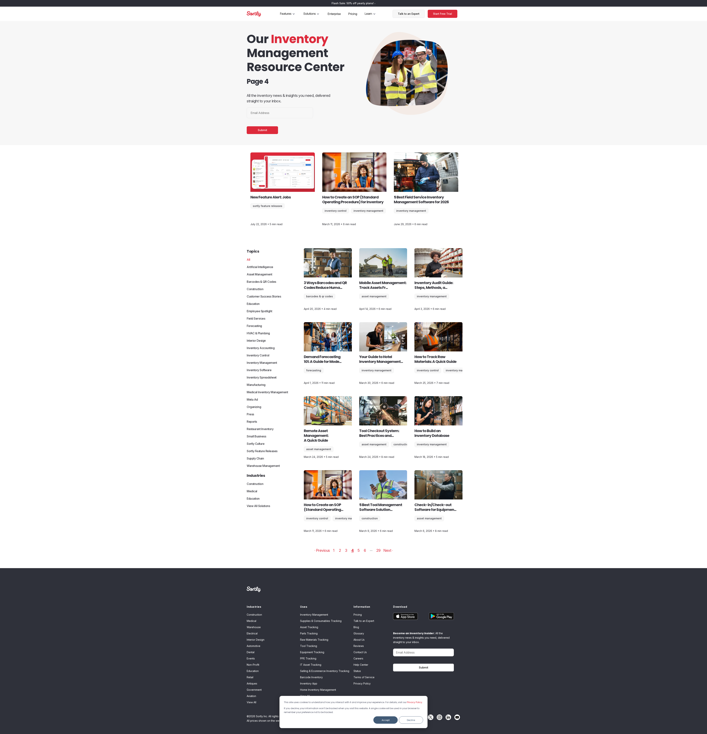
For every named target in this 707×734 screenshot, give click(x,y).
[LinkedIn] (447, 717)
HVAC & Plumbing (258, 333)
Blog (356, 627)
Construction (255, 289)
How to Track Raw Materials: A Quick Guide (435, 359)
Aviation (251, 696)
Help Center (361, 664)
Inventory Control (336, 210)
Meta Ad (252, 399)
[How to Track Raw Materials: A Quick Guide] (438, 336)
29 (378, 550)
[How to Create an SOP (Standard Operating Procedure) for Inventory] (354, 172)
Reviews (359, 645)
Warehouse (254, 627)
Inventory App (308, 683)
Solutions (309, 13)
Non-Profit (253, 664)
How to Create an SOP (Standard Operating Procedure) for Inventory (353, 200)
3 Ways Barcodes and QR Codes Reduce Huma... (325, 285)
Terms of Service (364, 677)
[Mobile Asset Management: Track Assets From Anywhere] (383, 262)
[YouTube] (456, 717)
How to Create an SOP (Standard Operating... (323, 507)
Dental (250, 652)
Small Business (256, 436)
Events (251, 658)
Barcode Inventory (311, 677)
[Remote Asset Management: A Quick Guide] (328, 410)
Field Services (256, 318)
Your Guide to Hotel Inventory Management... (381, 359)
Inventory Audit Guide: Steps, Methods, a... (433, 285)
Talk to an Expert (408, 13)
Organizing (254, 407)
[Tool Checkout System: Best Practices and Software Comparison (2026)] (383, 410)
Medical (252, 491)
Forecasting (254, 326)
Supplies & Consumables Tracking (321, 620)
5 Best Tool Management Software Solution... (380, 507)
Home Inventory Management (318, 689)
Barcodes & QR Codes (261, 282)
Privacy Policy (414, 702)
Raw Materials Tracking (314, 639)
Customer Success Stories (264, 296)
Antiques (252, 683)
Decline (411, 720)
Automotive (253, 645)
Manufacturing (256, 385)
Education (253, 304)
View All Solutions (258, 506)
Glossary (359, 633)
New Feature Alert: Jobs (270, 197)
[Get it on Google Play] (438, 616)
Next (387, 550)
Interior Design (256, 340)
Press (250, 414)
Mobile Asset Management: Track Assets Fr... (382, 285)
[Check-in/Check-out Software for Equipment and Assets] (438, 484)
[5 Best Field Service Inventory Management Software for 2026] (426, 172)
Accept (386, 720)
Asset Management (259, 274)
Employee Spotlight (259, 311)
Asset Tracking (309, 627)
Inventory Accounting (261, 348)
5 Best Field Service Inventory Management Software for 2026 (421, 200)
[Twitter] (430, 717)
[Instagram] (438, 717)
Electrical (252, 633)
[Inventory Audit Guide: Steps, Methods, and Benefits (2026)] (438, 262)
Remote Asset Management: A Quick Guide (316, 435)
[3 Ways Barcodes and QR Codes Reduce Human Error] (328, 262)
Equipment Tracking (312, 652)
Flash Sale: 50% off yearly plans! (353, 3)
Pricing (352, 14)
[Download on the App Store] (408, 616)
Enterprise (334, 14)
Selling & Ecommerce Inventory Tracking (324, 671)
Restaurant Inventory (260, 429)
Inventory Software (259, 370)
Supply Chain (255, 458)
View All (251, 702)
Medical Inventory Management (267, 392)
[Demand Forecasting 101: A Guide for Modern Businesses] (328, 336)
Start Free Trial (442, 13)
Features (285, 13)
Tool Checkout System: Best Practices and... (379, 433)
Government (254, 689)
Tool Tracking (308, 645)
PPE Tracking (308, 658)
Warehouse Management (263, 466)
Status (357, 671)
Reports (252, 421)
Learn (368, 13)
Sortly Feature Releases (267, 205)
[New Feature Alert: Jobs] (282, 172)
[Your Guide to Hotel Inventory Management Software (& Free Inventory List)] (383, 336)
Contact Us (360, 652)
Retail (250, 677)
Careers (358, 658)
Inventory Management (368, 210)
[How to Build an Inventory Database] (438, 410)
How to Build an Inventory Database (431, 433)
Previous (323, 550)
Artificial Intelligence (260, 267)
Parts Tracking (309, 633)
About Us (359, 639)
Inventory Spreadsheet (262, 377)
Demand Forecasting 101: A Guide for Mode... (322, 359)
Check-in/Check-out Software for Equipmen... (435, 507)
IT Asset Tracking (310, 664)
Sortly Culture (255, 444)
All (248, 259)
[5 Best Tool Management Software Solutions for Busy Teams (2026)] (383, 484)
